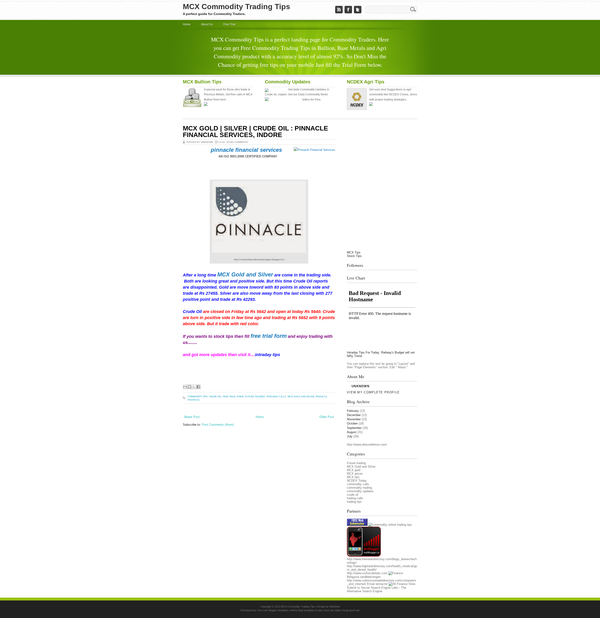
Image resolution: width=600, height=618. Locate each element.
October (352, 423)
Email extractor (377, 584)
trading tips (354, 501)
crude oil (215, 396)
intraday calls (276, 396)
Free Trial (229, 24)
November (354, 419)
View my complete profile (373, 392)
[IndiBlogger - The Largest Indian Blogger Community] (364, 555)
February (353, 411)
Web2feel (334, 606)
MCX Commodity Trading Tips (236, 6)
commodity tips (198, 396)
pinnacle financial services (245, 150)
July (349, 436)
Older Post (326, 417)
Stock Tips (354, 256)
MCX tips (353, 477)
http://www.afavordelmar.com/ (367, 444)
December (354, 415)
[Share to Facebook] (198, 386)
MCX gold (353, 470)
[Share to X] (193, 386)
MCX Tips (353, 252)
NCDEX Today (357, 480)
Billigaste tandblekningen (364, 577)
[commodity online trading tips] (390, 524)
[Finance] (395, 573)
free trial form (269, 336)
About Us (207, 24)
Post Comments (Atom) (218, 424)
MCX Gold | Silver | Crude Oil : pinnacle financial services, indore (255, 131)
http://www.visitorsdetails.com (367, 573)
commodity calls (358, 484)
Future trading (255, 396)
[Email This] (185, 386)
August (351, 432)
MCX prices (355, 473)
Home (187, 24)
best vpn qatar (332, 610)
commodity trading (359, 487)
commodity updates (360, 491)
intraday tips (268, 354)
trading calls (355, 498)
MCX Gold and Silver (245, 274)
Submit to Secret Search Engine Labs (372, 587)
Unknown (360, 386)
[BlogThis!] (189, 386)
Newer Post (192, 417)
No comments (239, 142)
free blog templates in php (307, 610)
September (354, 428)
